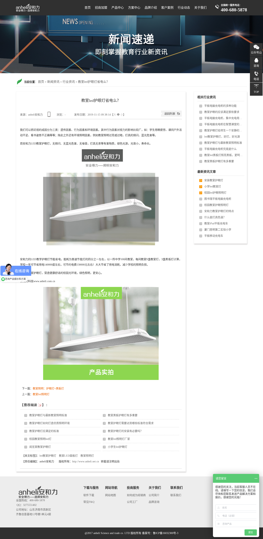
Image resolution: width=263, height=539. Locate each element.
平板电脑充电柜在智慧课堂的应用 (223, 124)
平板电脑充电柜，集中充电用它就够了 (223, 118)
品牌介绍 (151, 7)
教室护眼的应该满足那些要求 (221, 112)
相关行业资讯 (206, 97)
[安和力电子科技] (39, 9)
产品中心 (117, 7)
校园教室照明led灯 (40, 439)
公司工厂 (132, 501)
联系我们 (175, 495)
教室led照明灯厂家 (119, 439)
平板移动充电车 (213, 235)
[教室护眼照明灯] (131, 44)
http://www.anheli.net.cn (85, 461)
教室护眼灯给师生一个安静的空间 (223, 130)
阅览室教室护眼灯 (40, 446)
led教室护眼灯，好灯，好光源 (222, 136)
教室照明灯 (87, 455)
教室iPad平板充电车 (216, 223)
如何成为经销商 (136, 495)
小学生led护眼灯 (117, 446)
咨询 (256, 65)
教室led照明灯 (41, 394)
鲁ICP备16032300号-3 (165, 533)
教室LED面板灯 (68, 455)
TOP (256, 92)
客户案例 (167, 7)
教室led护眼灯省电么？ (93, 81)
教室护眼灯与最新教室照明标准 (48, 415)
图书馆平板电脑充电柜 (217, 198)
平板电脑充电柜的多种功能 (220, 105)
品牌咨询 (154, 501)
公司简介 (154, 495)
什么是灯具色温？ (215, 217)
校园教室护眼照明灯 (216, 205)
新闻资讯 (53, 81)
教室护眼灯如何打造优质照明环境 (49, 423)
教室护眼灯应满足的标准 (44, 431)
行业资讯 (69, 81)
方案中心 (134, 7)
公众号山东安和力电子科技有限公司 (256, 53)
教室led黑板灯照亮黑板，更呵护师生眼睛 (223, 155)
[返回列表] (171, 115)
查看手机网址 (49, 115)
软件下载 (88, 495)
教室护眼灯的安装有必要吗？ (125, 431)
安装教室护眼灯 (213, 180)
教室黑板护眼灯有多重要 (122, 415)
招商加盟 (101, 7)
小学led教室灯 (212, 186)
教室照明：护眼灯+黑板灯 (48, 388)
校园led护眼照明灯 (215, 192)
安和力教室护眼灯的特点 (219, 211)
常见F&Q (88, 501)
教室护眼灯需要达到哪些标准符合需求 (131, 423)
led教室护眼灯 (47, 455)
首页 (88, 7)
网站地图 (110, 495)
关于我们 (200, 7)
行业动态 (184, 7)
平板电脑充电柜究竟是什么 (220, 149)
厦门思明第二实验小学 (217, 229)
